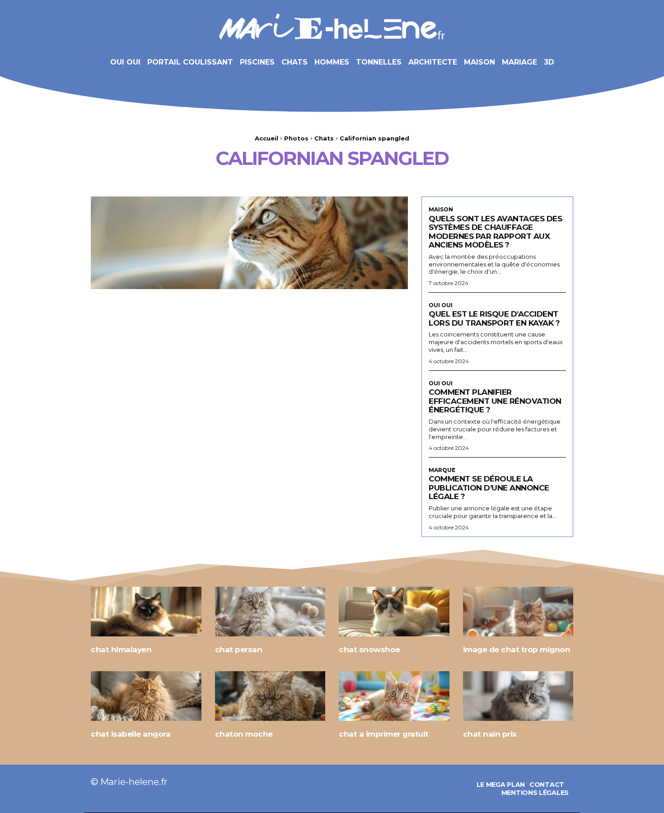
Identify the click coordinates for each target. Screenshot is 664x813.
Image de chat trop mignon (516, 649)
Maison (441, 209)
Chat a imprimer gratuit (384, 733)
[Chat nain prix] (518, 696)
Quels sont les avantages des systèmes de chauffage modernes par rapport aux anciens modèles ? (495, 232)
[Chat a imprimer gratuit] (394, 696)
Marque (442, 470)
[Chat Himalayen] (146, 611)
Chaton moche (244, 733)
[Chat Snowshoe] (394, 611)
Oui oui (441, 305)
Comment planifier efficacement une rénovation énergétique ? (495, 401)
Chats (324, 138)
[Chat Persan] (270, 611)
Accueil (266, 138)
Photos (296, 138)
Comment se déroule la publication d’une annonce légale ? (489, 487)
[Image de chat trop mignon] (518, 611)
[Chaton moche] (270, 696)
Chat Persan (238, 649)
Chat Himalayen (121, 649)
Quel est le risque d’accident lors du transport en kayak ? (494, 318)
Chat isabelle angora (130, 733)
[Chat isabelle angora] (146, 696)
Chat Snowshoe (369, 649)
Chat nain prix (490, 733)
